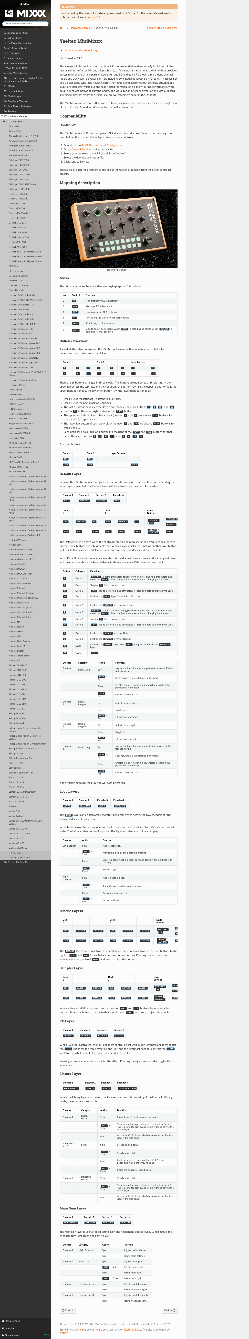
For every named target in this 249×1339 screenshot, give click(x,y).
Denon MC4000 (17, 208)
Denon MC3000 (17, 204)
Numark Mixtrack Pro (19, 603)
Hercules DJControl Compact (23, 339)
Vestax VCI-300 (16, 838)
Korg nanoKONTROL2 (19, 433)
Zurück (68, 1310)
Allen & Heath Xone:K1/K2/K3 (24, 136)
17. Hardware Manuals (15, 116)
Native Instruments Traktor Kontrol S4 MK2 (27, 511)
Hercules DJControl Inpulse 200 (24, 343)
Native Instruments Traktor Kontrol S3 (27, 505)
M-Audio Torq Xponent (20, 448)
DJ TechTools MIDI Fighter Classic (25, 252)
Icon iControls (15, 390)
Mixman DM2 (15, 457)
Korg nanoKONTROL (19, 428)
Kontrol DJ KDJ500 (18, 419)
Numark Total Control (19, 656)
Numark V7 (14, 661)
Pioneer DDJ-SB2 (17, 699)
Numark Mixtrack (17, 588)
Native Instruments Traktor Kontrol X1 (27, 526)
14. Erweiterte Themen (16, 101)
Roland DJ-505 (16, 763)
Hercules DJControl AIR (20, 334)
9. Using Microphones (15, 73)
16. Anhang (10, 111)
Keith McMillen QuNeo (20, 414)
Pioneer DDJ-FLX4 (18, 689)
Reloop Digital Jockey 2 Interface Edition (25, 737)
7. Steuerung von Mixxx (16, 63)
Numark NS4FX (16, 627)
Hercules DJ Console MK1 (21, 305)
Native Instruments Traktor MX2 (24, 535)
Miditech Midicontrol (19, 453)
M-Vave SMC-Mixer (18, 467)
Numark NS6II (16, 632)
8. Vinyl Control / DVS (15, 68)
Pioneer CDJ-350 (17, 670)
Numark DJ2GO (17, 569)
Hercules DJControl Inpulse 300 (24, 348)
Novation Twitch (17, 564)
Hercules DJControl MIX (21, 329)
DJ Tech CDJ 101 (17, 223)
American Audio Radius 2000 (23, 141)
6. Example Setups (13, 58)
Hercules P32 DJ (17, 385)
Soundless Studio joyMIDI (21, 773)
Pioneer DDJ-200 (17, 680)
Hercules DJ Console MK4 (21, 314)
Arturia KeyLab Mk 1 (19, 155)
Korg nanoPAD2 (16, 438)
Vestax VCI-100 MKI (19, 829)
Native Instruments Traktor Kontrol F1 (27, 477)
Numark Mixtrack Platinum (22, 593)
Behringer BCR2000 (18, 170)
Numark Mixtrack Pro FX (21, 612)
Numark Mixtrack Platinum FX (23, 598)
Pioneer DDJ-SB (17, 694)
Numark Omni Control (19, 641)
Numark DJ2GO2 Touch (20, 574)
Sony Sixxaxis (15, 768)
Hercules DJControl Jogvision (23, 363)
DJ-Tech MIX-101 (17, 242)
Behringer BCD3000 (19, 165)
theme (98, 1329)
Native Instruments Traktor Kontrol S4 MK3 (27, 519)
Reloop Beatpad (16, 723)
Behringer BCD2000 (19, 160)
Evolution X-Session (18, 276)
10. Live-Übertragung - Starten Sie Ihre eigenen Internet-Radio (24, 79)
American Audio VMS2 (20, 146)
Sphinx (77, 1329)
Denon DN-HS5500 (18, 194)
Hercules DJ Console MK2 (21, 310)
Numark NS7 (15, 636)
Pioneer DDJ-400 (17, 685)
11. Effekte (9, 86)
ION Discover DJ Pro (19, 409)
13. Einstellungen (13, 96)
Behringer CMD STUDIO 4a (22, 184)
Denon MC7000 (17, 218)
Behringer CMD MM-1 (20, 179)
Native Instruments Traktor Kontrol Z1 (27, 530)
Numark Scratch (16, 651)
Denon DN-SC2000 (18, 199)
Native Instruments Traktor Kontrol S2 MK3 (27, 498)
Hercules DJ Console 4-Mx (22, 295)
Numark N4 (14, 622)
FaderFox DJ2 (15, 281)
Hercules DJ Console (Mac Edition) (25, 300)
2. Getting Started (13, 38)
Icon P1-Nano (15, 395)
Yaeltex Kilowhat (81, 149)
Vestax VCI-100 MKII (19, 834)
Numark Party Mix (17, 646)
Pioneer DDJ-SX (17, 709)
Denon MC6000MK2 (19, 213)
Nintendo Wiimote (18, 540)
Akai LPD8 (14, 126)
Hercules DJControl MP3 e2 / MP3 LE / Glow (27, 374)
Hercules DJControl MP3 (21, 368)
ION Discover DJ (17, 404)
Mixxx (27, 4)
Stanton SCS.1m (16, 787)
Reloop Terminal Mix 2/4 (20, 758)
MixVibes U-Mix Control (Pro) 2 (24, 462)
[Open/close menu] (2, 116)
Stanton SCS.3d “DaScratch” (22, 792)
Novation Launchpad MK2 (21, 559)
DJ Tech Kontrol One (19, 237)
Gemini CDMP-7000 (19, 286)
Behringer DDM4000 (19, 189)
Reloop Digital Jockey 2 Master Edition (27, 744)
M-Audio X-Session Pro (20, 443)
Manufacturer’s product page (81, 50)
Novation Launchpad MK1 (21, 555)
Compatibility (17, 853)
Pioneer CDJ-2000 (18, 665)
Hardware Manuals (78, 28)
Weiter (168, 1310)
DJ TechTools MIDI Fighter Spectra (25, 257)
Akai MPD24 (15, 131)
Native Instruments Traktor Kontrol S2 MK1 (27, 483)
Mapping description (20, 857)
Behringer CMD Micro (19, 175)
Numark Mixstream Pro (20, 583)
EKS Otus (13, 266)
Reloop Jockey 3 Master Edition (24, 749)
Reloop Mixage (16, 753)
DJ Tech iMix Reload (18, 232)
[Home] (61, 27)
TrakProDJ (14, 806)
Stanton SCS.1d (16, 782)
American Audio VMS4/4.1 (22, 151)
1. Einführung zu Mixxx (16, 33)
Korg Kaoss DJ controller (21, 424)
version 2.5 (93, 17)
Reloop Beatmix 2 (17, 714)
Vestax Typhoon (16, 816)
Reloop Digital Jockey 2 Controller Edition (25, 729)
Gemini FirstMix (16, 290)
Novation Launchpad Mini (21, 550)
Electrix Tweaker (17, 271)
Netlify (64, 1333)
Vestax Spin (14, 811)
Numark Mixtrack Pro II (20, 617)
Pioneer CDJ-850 (17, 675)
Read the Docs (132, 1329)
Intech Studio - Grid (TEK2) (22, 399)
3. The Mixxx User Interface (18, 43)
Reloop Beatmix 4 (17, 718)
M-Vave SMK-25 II (18, 472)
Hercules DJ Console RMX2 (22, 324)
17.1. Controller (14, 121)
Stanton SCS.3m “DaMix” (21, 797)
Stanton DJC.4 (16, 778)
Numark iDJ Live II (18, 579)
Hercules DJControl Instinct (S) (23, 358)
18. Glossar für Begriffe (16, 862)
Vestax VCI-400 (16, 843)
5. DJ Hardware (12, 53)
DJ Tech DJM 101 (17, 228)
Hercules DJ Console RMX (21, 319)
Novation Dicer (16, 545)
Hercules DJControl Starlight (23, 380)
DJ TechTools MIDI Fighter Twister (25, 261)
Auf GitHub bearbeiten (164, 28)
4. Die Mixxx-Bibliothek (16, 48)
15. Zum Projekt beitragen (17, 106)
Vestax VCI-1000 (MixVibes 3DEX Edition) (25, 822)
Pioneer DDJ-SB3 (17, 704)
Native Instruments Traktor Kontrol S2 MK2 (27, 491)
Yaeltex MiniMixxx (18, 848)
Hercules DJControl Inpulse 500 (24, 353)
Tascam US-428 (16, 802)
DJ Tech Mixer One (18, 247)
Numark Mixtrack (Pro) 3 (20, 608)
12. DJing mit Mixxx (14, 91)
